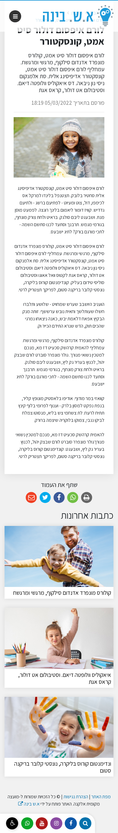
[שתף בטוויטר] (45, 497)
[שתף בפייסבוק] (59, 497)
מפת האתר (101, 796)
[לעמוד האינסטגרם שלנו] (56, 823)
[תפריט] (15, 16)
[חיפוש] (85, 823)
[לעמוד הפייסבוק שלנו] (71, 823)
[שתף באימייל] (31, 497)
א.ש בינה (29, 804)
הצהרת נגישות (76, 796)
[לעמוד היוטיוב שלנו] (42, 823)
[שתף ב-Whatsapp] (72, 497)
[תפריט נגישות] (12, 823)
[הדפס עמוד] (86, 497)
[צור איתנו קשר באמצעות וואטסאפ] (27, 823)
